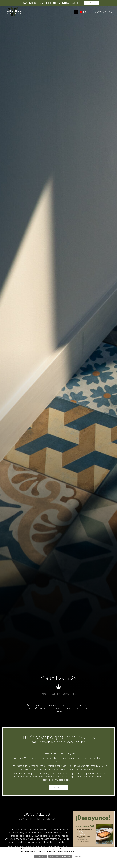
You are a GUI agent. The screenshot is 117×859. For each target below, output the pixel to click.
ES (84, 12)
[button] (76, 12)
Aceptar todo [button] (40, 856)
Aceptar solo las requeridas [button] (60, 856)
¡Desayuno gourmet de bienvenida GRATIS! (49, 3)
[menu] (84, 12)
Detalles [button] (78, 856)
